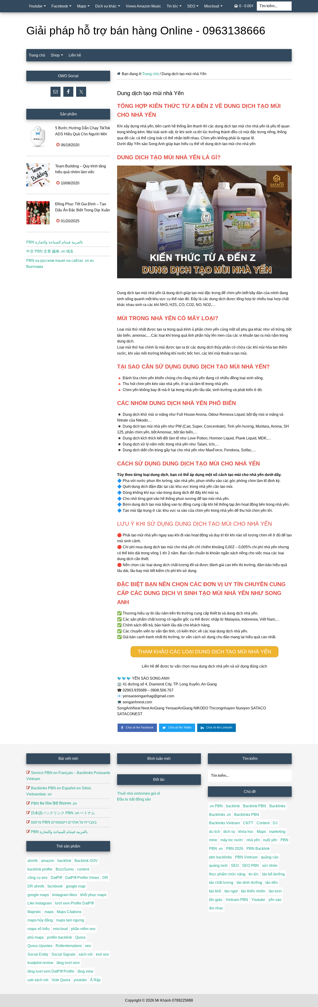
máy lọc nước (231, 840)
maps (49, 912)
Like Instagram (39, 903)
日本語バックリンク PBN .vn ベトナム (63, 813)
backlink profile (39, 869)
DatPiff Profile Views (82, 878)
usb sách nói (37, 980)
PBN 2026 (234, 849)
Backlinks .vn (220, 815)
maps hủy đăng (40, 920)
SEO (235, 865)
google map (75, 886)
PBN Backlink (258, 849)
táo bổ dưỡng (273, 874)
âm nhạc (216, 908)
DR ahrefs (35, 886)
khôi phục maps (93, 895)
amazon (47, 861)
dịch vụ (229, 832)
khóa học (246, 832)
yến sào (274, 900)
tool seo (102, 954)
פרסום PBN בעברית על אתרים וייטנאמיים (64, 822)
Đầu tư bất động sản (134, 799)
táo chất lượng (221, 882)
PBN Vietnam (246, 857)
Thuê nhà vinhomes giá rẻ (138, 793)
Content (263, 823)
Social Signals (63, 954)
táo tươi (275, 891)
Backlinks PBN (246, 815)
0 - (246, 6)
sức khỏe (269, 865)
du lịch (214, 832)
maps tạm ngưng (70, 920)
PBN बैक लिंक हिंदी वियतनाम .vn (54, 803)
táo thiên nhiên (253, 891)
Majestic (34, 912)
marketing (277, 832)
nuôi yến (270, 840)
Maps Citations (69, 912)
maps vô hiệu (38, 929)
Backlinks (277, 806)
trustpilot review (40, 963)
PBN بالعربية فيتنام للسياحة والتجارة (54, 242)
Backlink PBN (254, 806)
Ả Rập (95, 980)
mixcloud (60, 929)
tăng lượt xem (68, 963)
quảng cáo (269, 857)
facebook (55, 886)
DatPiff (56, 878)
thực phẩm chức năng (227, 874)
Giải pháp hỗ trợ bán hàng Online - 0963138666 (145, 30)
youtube (80, 980)
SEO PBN (250, 865)
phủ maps (35, 937)
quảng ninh (218, 865)
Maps (261, 832)
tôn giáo (215, 900)
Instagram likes (64, 895)
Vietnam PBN (237, 900)
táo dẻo (271, 882)
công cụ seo (37, 878)
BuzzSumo (65, 869)
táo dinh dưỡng (249, 882)
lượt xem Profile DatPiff (74, 903)
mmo (213, 840)
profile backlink (59, 937)
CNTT (248, 823)
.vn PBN (216, 806)
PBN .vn (216, 849)
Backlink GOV (86, 861)
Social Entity (37, 954)
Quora (80, 937)
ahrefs (32, 861)
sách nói (86, 954)
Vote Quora (61, 980)
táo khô (215, 891)
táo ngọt (231, 891)
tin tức (254, 874)
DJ (275, 823)
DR (105, 878)
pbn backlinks (220, 857)
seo (88, 946)
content (83, 869)
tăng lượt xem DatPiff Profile (50, 971)
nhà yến (253, 840)
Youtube (258, 900)
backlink (64, 861)
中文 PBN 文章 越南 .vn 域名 (50, 251)
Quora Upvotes (39, 946)
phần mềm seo (83, 929)
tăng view (85, 971)
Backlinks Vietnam (224, 823)
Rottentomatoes (69, 946)
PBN (284, 840)
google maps (38, 895)
